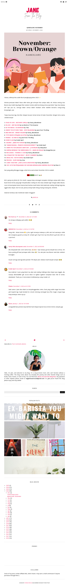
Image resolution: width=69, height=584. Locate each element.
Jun (9, 507)
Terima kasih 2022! (12, 494)
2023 (7, 489)
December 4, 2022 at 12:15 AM (28, 217)
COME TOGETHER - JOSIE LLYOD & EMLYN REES (20, 162)
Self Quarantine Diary (34, 428)
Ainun (10, 303)
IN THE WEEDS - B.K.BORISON (15, 127)
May (9, 509)
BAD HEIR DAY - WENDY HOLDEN (15, 132)
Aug (9, 503)
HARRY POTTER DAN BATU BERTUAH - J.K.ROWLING (22, 147)
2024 (7, 487)
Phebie (11, 286)
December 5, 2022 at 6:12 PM (21, 286)
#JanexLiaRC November (14, 496)
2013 (7, 533)
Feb (9, 514)
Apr (9, 511)
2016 (7, 527)
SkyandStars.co (28, 582)
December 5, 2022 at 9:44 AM (25, 269)
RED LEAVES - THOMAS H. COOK (16, 152)
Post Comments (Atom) (19, 344)
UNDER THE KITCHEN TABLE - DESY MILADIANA (20, 130)
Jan (9, 516)
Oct (9, 500)
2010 (7, 538)
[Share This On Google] (39, 205)
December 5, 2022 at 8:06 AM (35, 246)
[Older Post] (64, 340)
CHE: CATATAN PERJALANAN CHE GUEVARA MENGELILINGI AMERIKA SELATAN (29, 165)
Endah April (12, 269)
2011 (7, 536)
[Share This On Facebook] (29, 205)
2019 (7, 522)
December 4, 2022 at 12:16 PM (25, 229)
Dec (9, 493)
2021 (7, 518)
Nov (9, 498)
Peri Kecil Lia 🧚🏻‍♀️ (13, 217)
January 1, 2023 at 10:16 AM (21, 303)
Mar (9, 513)
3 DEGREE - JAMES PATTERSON (15, 142)
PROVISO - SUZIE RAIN (13, 160)
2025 (7, 485)
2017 (7, 525)
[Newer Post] (5, 340)
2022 (7, 491)
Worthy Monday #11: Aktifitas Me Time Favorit (34, 464)
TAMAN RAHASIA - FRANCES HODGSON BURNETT (21, 145)
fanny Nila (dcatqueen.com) (17, 246)
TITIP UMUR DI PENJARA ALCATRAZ (16, 135)
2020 (7, 520)
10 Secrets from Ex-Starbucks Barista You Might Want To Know (34, 411)
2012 (7, 534)
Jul (8, 505)
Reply (10, 223)
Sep (9, 502)
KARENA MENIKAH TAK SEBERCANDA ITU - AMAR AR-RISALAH (25, 150)
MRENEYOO (12, 229)
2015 (7, 529)
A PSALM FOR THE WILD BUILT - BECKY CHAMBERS (21, 155)
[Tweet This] (32, 205)
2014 (7, 531)
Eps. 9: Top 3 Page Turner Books (34, 446)
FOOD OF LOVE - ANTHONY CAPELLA (17, 122)
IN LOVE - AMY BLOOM (12, 125)
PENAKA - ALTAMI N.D (12, 137)
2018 (7, 523)
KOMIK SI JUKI (10, 140)
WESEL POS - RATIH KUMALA (15, 157)
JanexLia (35, 197)
